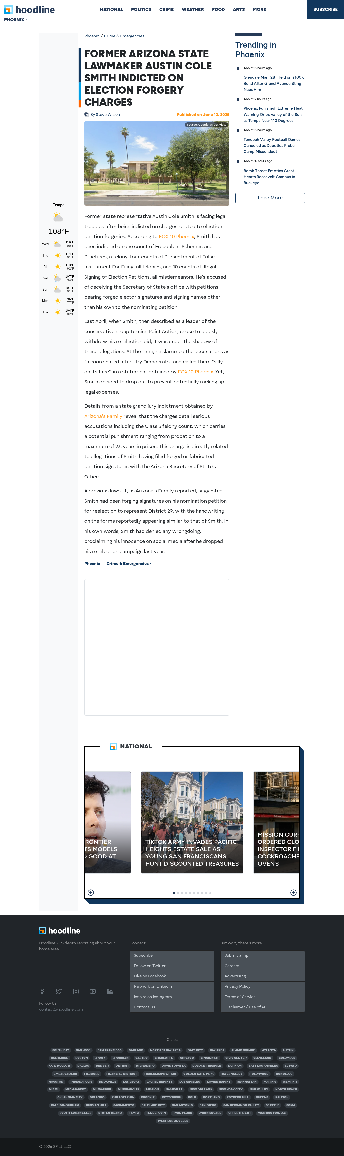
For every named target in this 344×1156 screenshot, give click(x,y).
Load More (270, 198)
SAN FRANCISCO (110, 1050)
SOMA (290, 1105)
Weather (193, 9)
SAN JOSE (83, 1050)
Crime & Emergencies (124, 36)
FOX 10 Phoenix (176, 236)
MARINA (270, 1081)
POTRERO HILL (238, 1097)
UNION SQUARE (210, 1113)
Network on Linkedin (153, 987)
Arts (239, 9)
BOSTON (81, 1058)
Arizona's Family (103, 416)
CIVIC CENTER (236, 1058)
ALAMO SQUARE (243, 1050)
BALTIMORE (59, 1058)
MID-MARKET (75, 1089)
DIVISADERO (145, 1065)
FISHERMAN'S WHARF (160, 1074)
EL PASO (291, 1065)
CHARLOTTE (164, 1058)
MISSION (152, 1089)
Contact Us (144, 1007)
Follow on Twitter (150, 966)
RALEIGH (282, 1097)
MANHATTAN (247, 1081)
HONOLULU (284, 1074)
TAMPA (134, 1113)
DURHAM (235, 1065)
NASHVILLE (174, 1089)
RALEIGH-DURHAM (65, 1105)
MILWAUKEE (102, 1089)
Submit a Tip (236, 956)
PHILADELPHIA (123, 1097)
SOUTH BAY (60, 1050)
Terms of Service (240, 997)
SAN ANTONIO (182, 1105)
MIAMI (53, 1089)
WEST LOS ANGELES (173, 1121)
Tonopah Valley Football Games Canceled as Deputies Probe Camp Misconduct (272, 145)
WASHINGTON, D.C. (272, 1113)
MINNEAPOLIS (128, 1089)
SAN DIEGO (208, 1105)
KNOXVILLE (107, 1081)
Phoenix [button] (14, 19)
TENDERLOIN (156, 1113)
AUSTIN (288, 1050)
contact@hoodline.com (61, 1010)
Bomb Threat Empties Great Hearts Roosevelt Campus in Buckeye (269, 176)
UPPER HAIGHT (239, 1113)
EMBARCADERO (65, 1074)
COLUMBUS (287, 1058)
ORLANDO (97, 1097)
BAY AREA (217, 1050)
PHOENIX (148, 1097)
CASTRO (141, 1058)
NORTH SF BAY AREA (165, 1050)
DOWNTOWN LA (174, 1065)
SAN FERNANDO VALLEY (241, 1105)
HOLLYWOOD (259, 1074)
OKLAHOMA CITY (70, 1097)
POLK (192, 1097)
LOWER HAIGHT (219, 1081)
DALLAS (83, 1065)
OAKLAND (136, 1050)
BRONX (100, 1058)
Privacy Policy (237, 987)
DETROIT (122, 1065)
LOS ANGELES (189, 1081)
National (111, 9)
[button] (90, 892)
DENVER (102, 1065)
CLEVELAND (262, 1058)
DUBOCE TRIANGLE (206, 1065)
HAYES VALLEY (232, 1074)
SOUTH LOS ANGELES (75, 1113)
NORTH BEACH (286, 1089)
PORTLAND (211, 1097)
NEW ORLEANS (201, 1089)
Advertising (235, 976)
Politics (141, 9)
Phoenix (91, 36)
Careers (232, 966)
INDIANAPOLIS (81, 1081)
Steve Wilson (105, 115)
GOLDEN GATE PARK (198, 1074)
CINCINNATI (209, 1058)
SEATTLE (272, 1105)
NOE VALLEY (259, 1089)
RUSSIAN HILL (96, 1105)
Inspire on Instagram (153, 997)
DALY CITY (195, 1050)
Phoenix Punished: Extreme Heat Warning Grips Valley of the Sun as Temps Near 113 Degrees (273, 114)
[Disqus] (157, 646)
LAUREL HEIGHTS (160, 1081)
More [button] (259, 9)
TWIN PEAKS (182, 1113)
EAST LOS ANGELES (263, 1065)
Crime (166, 9)
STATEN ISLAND (110, 1113)
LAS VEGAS (131, 1081)
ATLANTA (269, 1050)
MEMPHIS (290, 1081)
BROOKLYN (121, 1058)
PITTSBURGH (171, 1097)
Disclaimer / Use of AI (245, 1007)
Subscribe (325, 9)
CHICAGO (187, 1058)
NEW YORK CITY (231, 1089)
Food (218, 9)
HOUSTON (56, 1081)
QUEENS (262, 1097)
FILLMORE (91, 1074)
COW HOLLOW (60, 1065)
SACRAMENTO (123, 1105)
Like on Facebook (150, 976)
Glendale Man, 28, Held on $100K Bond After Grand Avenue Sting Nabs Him (274, 83)
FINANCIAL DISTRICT (121, 1074)
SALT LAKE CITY (153, 1105)
